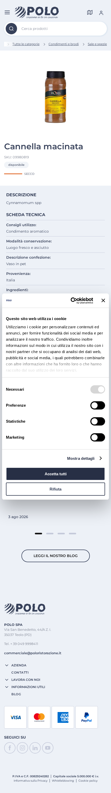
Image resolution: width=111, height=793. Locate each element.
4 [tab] (72, 533)
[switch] (97, 405)
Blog (16, 694)
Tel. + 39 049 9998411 (21, 644)
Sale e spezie (97, 44)
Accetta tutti (56, 474)
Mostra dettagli (81, 458)
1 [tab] (38, 533)
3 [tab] (61, 533)
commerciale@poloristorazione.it (32, 653)
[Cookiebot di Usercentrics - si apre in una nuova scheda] (71, 300)
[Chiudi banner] (103, 300)
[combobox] (55, 29)
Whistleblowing (63, 780)
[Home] (36, 12)
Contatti (20, 672)
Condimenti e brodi (64, 44)
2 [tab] (50, 533)
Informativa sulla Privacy (30, 780)
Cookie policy (88, 780)
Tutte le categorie (25, 44)
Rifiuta (55, 489)
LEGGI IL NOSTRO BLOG (56, 555)
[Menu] (7, 12)
